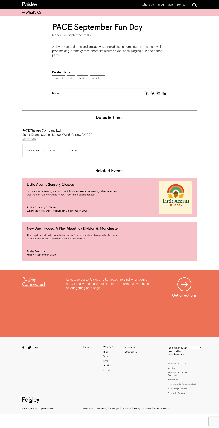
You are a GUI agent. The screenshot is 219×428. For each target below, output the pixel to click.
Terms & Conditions (162, 408)
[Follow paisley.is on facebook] (23, 347)
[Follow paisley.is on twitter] (29, 347)
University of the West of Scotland (182, 384)
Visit (170, 4)
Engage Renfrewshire (177, 393)
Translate (179, 354)
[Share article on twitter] (152, 93)
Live (105, 360)
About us (130, 347)
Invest (106, 369)
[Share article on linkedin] (164, 93)
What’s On (148, 4)
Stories (181, 4)
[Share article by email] (158, 93)
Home (85, 347)
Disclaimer (126, 408)
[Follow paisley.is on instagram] (36, 347)
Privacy (137, 408)
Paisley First (173, 379)
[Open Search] (194, 5)
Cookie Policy (101, 408)
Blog (161, 4)
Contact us (131, 351)
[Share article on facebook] (147, 93)
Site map (147, 408)
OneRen (171, 368)
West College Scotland (177, 389)
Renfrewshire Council (177, 363)
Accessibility (87, 408)
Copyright (114, 408)
